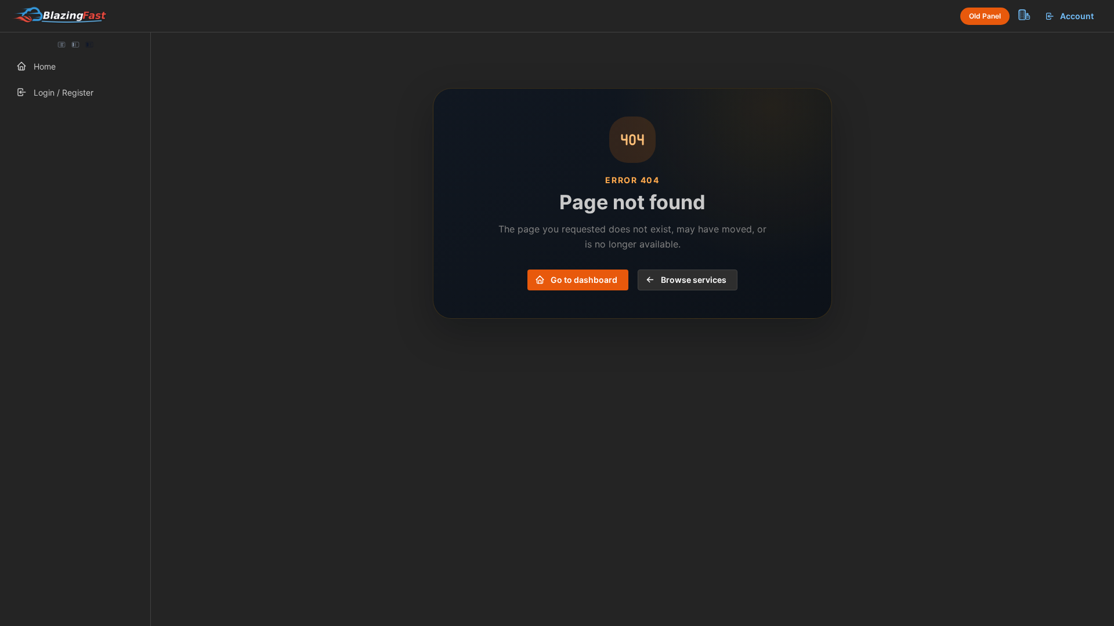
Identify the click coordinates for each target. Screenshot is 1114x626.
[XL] (89, 45)
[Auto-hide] (61, 45)
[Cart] (1023, 14)
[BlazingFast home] (59, 16)
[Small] (75, 45)
